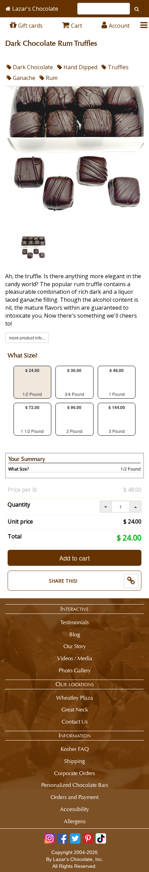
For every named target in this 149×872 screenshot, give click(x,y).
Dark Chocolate (32, 67)
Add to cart (74, 557)
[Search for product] (136, 9)
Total (14, 536)
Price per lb (22, 489)
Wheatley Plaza (74, 697)
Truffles (117, 67)
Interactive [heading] (74, 608)
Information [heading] (75, 735)
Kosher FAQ (75, 749)
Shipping (74, 761)
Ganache (23, 78)
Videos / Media (74, 658)
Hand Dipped (79, 67)
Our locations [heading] (74, 684)
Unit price (20, 521)
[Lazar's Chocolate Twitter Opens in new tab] (75, 838)
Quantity (19, 504)
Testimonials (74, 622)
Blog (74, 634)
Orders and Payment (74, 797)
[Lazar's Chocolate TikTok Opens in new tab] (101, 838)
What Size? (22, 355)
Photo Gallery (75, 670)
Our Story (74, 646)
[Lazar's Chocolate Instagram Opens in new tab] (49, 838)
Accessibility (74, 809)
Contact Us (75, 721)
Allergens (75, 821)
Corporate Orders (74, 773)
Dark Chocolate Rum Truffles (51, 43)
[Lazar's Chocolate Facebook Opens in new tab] (62, 838)
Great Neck (74, 709)
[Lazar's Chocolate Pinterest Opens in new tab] (88, 838)
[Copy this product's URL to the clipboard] (131, 581)
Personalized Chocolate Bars (74, 785)
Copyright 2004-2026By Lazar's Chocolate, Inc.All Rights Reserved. (74, 859)
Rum (51, 78)
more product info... (27, 337)
